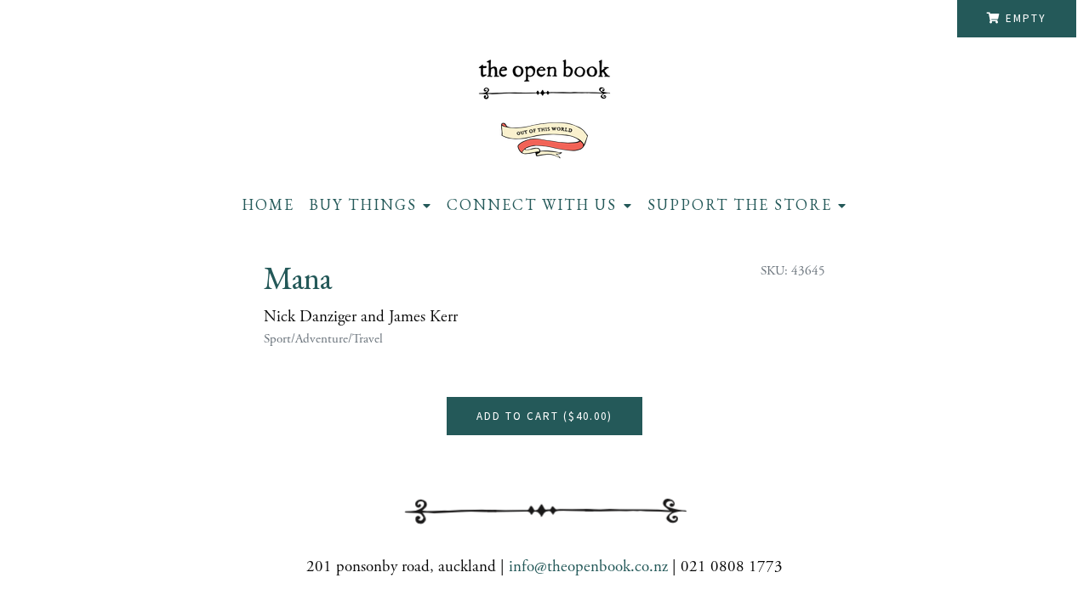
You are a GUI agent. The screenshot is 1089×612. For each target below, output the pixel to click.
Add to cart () (544, 416)
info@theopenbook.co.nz (588, 567)
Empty (1026, 18)
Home (268, 204)
